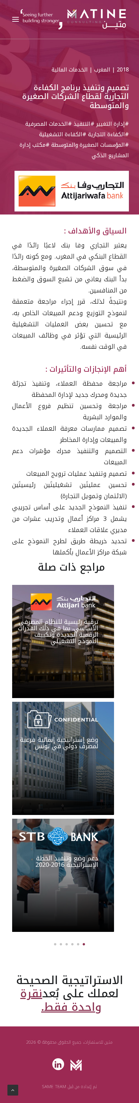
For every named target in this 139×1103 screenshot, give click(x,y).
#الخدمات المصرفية (48, 124)
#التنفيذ (84, 124)
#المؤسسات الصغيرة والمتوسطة (90, 145)
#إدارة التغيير (112, 124)
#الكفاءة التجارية (108, 134)
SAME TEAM (54, 1086)
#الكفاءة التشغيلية (62, 134)
